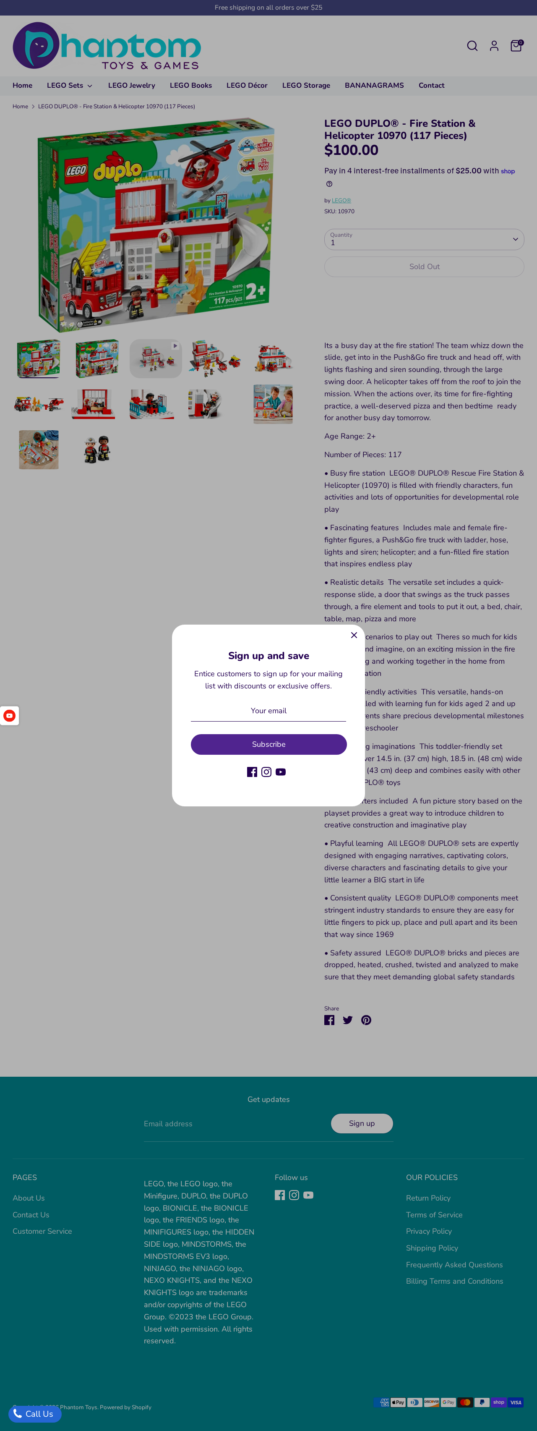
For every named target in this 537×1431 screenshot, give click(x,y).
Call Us (38, 1414)
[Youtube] (281, 772)
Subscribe (269, 744)
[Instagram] (266, 772)
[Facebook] (252, 772)
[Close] (354, 635)
